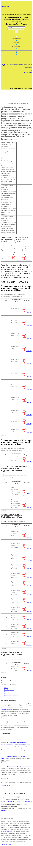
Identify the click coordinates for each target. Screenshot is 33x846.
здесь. (7, 831)
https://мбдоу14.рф (5, 810)
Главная (3, 101)
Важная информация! (6, 709)
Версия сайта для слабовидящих (14, 64)
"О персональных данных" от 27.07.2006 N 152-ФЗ (18, 801)
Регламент (7, 692)
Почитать (8, 844)
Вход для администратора (11, 695)
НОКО (6, 688)
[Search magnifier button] (16, 31)
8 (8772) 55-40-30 (5, 785)
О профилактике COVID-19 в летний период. (19, 766)
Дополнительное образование (15, 722)
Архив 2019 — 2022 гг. (14, 281)
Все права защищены (9, 693)
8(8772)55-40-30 (28, 72)
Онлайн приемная (9, 690)
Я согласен (3, 844)
